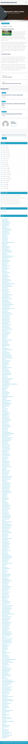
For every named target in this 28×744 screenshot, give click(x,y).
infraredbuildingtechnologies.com (8, 304)
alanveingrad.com (5, 510)
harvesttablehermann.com (6, 305)
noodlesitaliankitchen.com (6, 257)
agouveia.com (4, 719)
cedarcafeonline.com (5, 231)
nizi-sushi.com (4, 495)
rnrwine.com (4, 715)
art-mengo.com (4, 496)
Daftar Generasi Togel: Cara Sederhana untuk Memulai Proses (14, 197)
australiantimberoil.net (6, 301)
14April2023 (5, 26)
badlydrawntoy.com (5, 594)
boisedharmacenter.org (6, 404)
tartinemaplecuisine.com (6, 492)
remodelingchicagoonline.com (7, 638)
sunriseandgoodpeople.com (7, 524)
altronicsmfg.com (5, 239)
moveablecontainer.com (6, 291)
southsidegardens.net (6, 664)
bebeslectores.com (5, 300)
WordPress (11, 742)
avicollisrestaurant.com (6, 547)
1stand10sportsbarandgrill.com (7, 357)
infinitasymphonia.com (6, 461)
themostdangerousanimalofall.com (8, 433)
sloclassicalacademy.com (6, 440)
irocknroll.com (4, 330)
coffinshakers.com (5, 481)
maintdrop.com (4, 269)
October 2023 (5, 176)
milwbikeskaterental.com (6, 516)
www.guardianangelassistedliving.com (8, 681)
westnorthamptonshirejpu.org (7, 286)
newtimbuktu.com (5, 238)
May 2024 (4, 162)
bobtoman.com (4, 271)
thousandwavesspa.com (6, 543)
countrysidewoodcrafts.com (7, 250)
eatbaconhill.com (5, 240)
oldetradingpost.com (5, 297)
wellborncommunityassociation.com (8, 283)
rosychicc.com (4, 410)
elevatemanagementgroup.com (7, 710)
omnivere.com (4, 235)
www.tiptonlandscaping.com (7, 641)
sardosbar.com (4, 337)
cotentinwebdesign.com (6, 295)
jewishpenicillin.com (5, 381)
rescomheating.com (5, 729)
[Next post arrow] (25, 82)
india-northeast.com (5, 316)
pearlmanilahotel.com (6, 268)
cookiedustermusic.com (6, 531)
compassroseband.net (6, 568)
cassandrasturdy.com (5, 418)
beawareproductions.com (6, 477)
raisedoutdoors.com (5, 326)
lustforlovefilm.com (5, 458)
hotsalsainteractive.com (6, 228)
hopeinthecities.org (5, 414)
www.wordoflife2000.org (6, 331)
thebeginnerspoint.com (6, 425)
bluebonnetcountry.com (6, 265)
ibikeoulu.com (4, 480)
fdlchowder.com (4, 630)
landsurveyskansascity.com (6, 622)
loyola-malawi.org (5, 408)
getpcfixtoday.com (5, 262)
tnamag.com (4, 572)
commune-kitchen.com (6, 455)
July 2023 (4, 182)
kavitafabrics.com (5, 534)
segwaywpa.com (5, 578)
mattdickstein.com (5, 593)
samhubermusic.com (5, 736)
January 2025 (5, 152)
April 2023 (5, 188)
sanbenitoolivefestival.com (6, 419)
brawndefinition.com (5, 447)
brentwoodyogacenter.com (6, 640)
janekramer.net (4, 494)
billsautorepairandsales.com (7, 686)
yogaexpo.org (4, 399)
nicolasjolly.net (4, 459)
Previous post (4, 75)
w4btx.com (4, 359)
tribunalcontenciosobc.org (6, 439)
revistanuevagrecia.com (6, 470)
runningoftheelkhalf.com (6, 609)
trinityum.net (4, 666)
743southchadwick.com (6, 315)
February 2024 (5, 168)
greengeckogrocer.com (6, 370)
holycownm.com (5, 536)
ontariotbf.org (4, 253)
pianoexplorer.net (5, 663)
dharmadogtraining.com (6, 725)
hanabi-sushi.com (5, 648)
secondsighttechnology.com (7, 367)
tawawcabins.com (5, 334)
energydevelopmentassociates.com (8, 308)
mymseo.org (4, 722)
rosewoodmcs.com (5, 655)
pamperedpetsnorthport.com (7, 349)
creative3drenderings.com (6, 586)
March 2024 (5, 166)
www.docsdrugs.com (5, 627)
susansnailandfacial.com (6, 602)
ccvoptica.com (4, 644)
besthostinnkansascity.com (7, 732)
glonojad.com (4, 469)
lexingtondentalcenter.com (6, 374)
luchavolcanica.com (5, 535)
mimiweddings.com (5, 730)
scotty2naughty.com (5, 473)
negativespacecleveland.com (7, 521)
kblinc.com (4, 346)
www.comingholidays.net (6, 426)
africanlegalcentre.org (5, 462)
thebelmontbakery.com (6, 247)
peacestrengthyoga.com (6, 612)
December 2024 (5, 154)
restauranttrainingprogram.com (7, 378)
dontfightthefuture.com (6, 319)
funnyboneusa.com (5, 529)
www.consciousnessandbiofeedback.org (9, 659)
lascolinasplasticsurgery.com (7, 634)
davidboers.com (4, 590)
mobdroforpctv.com (5, 417)
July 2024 (4, 160)
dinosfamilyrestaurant (9, 2)
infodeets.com (4, 227)
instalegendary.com (5, 254)
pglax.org (3, 520)
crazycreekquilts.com (5, 450)
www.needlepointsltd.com (6, 631)
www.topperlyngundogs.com (7, 608)
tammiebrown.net (5, 499)
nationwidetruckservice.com (7, 538)
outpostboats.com (5, 411)
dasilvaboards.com (5, 441)
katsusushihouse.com (6, 463)
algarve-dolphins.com (6, 509)
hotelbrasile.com (5, 287)
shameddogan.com (5, 583)
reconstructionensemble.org (7, 532)
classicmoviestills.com (6, 421)
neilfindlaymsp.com (5, 546)
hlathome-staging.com (6, 371)
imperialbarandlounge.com (6, 324)
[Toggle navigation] (26, 3)
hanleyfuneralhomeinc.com (6, 355)
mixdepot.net (4, 653)
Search (4, 138)
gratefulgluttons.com (5, 415)
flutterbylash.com (5, 704)
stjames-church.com (5, 472)
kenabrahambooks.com (6, 454)
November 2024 (6, 156)
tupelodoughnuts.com (6, 352)
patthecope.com (5, 564)
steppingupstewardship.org (7, 642)
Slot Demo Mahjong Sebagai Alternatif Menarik (12, 113)
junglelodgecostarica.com (6, 505)
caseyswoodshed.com (6, 558)
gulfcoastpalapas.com (6, 579)
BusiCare (18, 742)
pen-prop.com (4, 604)
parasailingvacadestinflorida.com (7, 700)
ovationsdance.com (5, 386)
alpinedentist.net (5, 275)
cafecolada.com (4, 422)
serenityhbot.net (5, 600)
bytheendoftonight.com (6, 412)
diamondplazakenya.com (6, 684)
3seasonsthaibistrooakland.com (7, 396)
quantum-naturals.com (6, 688)
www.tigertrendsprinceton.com (7, 605)
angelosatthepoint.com (6, 554)
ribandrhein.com (5, 388)
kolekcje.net (4, 389)
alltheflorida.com (5, 695)
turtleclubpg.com (5, 539)
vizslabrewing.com (5, 341)
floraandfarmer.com (5, 309)
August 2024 (5, 158)
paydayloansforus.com (6, 246)
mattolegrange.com (5, 503)
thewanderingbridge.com (6, 485)
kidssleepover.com (5, 243)
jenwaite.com (4, 708)
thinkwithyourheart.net (6, 327)
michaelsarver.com (5, 368)
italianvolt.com (4, 338)
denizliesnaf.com (5, 561)
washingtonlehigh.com (6, 645)
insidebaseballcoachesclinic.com (7, 696)
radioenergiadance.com (6, 276)
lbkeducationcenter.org (6, 392)
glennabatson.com (5, 443)
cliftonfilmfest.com (5, 323)
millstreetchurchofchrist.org (7, 699)
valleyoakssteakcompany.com (7, 557)
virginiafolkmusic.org (5, 385)
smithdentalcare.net (5, 733)
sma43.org (4, 637)
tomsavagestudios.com (6, 382)
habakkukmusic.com (5, 597)
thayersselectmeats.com (6, 575)
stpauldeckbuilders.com (6, 623)
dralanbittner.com (5, 342)
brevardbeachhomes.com (6, 312)
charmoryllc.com (5, 429)
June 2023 (5, 184)
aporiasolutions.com (5, 576)
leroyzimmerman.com (6, 711)
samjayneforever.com (5, 692)
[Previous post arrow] (25, 76)
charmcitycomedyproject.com (7, 476)
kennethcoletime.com (6, 488)
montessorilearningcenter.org (7, 689)
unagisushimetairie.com (6, 260)
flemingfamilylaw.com (6, 714)
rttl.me (3, 728)
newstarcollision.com (5, 364)
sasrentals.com (4, 366)
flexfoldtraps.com (5, 615)
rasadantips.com (5, 236)
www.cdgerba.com (5, 678)
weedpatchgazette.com (6, 345)
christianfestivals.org (5, 506)
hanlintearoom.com (5, 706)
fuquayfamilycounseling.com (7, 718)
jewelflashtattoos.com (6, 261)
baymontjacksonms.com (6, 517)
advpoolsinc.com (5, 553)
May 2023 (4, 186)
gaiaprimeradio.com (5, 498)
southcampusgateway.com (6, 280)
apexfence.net (4, 737)
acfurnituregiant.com (5, 232)
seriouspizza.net (5, 567)
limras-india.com (5, 220)
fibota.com (4, 677)
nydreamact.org (4, 258)
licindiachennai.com (5, 224)
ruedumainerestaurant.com (7, 466)
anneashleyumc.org (5, 620)
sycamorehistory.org (5, 656)
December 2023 (5, 172)
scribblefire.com (5, 397)
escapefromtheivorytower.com (7, 313)
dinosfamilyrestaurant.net (6, 302)
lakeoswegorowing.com (6, 717)
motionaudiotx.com (5, 726)
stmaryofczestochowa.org (6, 483)
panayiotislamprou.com (6, 279)
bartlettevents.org (5, 290)
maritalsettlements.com (6, 514)
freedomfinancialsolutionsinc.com (8, 613)
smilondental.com (5, 363)
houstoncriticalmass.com (6, 432)
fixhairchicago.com (5, 560)
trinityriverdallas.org (5, 393)
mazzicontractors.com (6, 667)
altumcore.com (4, 569)
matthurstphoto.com (5, 693)
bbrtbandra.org (4, 264)
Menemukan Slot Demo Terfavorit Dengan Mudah (12, 94)
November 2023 (6, 174)
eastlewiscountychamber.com (7, 437)
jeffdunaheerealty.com (6, 611)
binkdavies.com (4, 451)
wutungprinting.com (5, 513)
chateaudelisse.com (5, 282)
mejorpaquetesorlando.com (7, 356)
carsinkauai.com (5, 697)
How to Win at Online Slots (7, 77)
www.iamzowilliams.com (6, 660)
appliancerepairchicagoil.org (7, 251)
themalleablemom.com (6, 487)
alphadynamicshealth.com (6, 703)
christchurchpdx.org (5, 452)
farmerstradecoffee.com (6, 587)
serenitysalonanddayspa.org (7, 229)
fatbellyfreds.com (5, 673)
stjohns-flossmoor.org (6, 528)
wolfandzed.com (5, 649)
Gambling (10, 26)
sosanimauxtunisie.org (6, 272)
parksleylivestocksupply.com (7, 403)
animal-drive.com (5, 571)
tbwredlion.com (4, 685)
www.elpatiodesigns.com (6, 674)
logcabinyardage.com (5, 589)
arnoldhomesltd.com (5, 320)
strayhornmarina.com (6, 444)
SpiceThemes (23, 742)
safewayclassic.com (5, 249)
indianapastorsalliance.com (6, 556)
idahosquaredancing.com (6, 333)
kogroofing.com (4, 273)
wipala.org (3, 407)
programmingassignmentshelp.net (8, 242)
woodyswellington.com (6, 671)
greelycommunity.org (5, 465)
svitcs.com (4, 565)
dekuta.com (4, 651)
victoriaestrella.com (5, 542)
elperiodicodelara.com (6, 221)
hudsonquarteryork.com (6, 675)
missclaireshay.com (5, 218)
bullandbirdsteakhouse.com (7, 633)
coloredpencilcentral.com (6, 322)
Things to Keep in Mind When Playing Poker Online (11, 83)
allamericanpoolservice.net (6, 379)
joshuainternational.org (6, 601)
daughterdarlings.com (6, 225)
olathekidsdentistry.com (6, 353)
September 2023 (6, 178)
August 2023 (5, 180)
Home (9, 13)
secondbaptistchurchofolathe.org (8, 721)
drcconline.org (4, 549)
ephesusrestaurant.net (6, 670)
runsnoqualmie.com (5, 626)
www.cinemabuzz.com (6, 652)
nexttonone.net (4, 598)
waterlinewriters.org (5, 582)
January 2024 (5, 170)
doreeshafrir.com (5, 474)
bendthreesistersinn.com (6, 527)
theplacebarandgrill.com (6, 550)
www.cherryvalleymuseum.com (7, 294)
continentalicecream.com (6, 448)
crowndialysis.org (5, 377)
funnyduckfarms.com (5, 707)
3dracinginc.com (5, 430)
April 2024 (5, 164)
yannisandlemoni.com (6, 344)
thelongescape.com (5, 502)
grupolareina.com (5, 293)
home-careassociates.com (6, 400)
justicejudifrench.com (6, 484)
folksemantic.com (5, 335)
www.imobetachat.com (6, 591)
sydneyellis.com (4, 375)
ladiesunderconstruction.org (7, 298)
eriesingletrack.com (5, 348)
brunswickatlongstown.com (7, 491)
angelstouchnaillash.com (6, 360)
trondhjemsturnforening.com (7, 682)
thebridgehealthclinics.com (6, 580)
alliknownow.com (5, 436)
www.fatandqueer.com (6, 619)
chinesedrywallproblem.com (7, 525)
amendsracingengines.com (6, 616)
